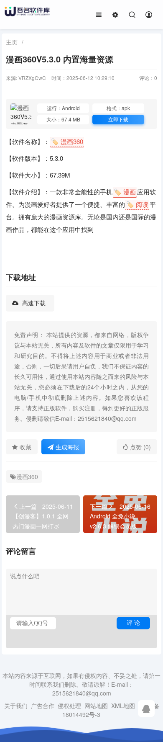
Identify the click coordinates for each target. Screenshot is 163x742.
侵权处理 (69, 705)
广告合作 (42, 705)
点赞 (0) (140, 447)
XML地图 (123, 705)
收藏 (25, 447)
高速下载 (33, 303)
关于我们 (16, 705)
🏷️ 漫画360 (67, 141)
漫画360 (27, 476)
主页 (12, 42)
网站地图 (96, 705)
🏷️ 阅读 (137, 204)
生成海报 (67, 447)
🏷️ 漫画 (125, 191)
